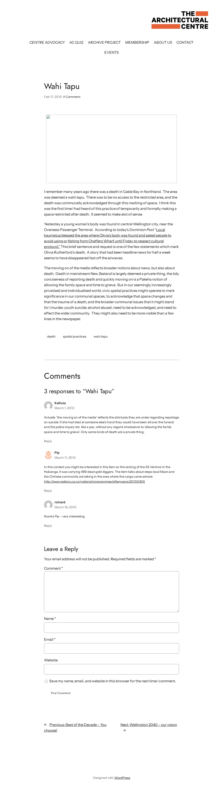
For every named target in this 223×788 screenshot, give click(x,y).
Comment (73, 97)
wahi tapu (101, 336)
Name (50, 618)
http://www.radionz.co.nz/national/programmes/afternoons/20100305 (94, 482)
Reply (48, 441)
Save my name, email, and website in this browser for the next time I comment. (112, 681)
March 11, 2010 (65, 458)
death (51, 336)
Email (50, 639)
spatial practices (74, 336)
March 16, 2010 (65, 507)
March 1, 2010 (64, 408)
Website (51, 660)
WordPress (122, 778)
